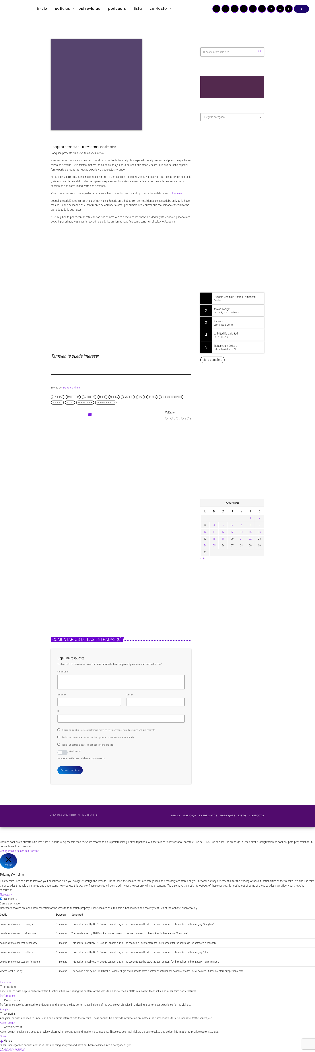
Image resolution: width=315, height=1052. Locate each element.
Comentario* (63, 671)
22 (250, 538)
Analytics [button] (5, 1009)
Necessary (10, 899)
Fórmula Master (216, 163)
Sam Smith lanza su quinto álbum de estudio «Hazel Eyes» (153, 590)
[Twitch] (235, 9)
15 (250, 531)
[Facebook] (262, 9)
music (102, 397)
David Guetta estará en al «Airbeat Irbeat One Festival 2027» (236, 441)
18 (214, 538)
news (140, 397)
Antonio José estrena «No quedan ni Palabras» (237, 459)
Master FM (211, 156)
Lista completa (212, 359)
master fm (73, 397)
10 (205, 531)
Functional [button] (6, 982)
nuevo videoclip (106, 402)
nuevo (70, 402)
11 (214, 531)
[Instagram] (253, 9)
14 (241, 531)
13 (232, 531)
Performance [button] (7, 995)
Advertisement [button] (8, 1022)
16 (259, 531)
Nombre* (61, 694)
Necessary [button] (6, 894)
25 (214, 545)
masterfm (89, 397)
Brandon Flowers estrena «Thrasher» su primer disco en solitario (82, 590)
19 (223, 538)
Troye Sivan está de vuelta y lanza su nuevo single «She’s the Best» (237, 478)
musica (114, 397)
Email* (130, 694)
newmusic (127, 397)
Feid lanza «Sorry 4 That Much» (134, 465)
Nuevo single (85, 402)
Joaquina (57, 397)
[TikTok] (244, 9)
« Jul (202, 558)
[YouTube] (216, 9)
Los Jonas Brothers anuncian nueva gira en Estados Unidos (237, 422)
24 (205, 545)
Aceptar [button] (34, 851)
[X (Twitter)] (225, 9)
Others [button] (3, 1036)
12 (223, 531)
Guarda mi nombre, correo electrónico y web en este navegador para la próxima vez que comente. (109, 730)
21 (241, 538)
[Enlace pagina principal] (13, 9)
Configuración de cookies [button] (14, 851)
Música (112, 458)
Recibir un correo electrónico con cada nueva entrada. (88, 745)
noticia (152, 397)
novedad (57, 402)
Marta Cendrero (71, 387)
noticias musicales (171, 397)
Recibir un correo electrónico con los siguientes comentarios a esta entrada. (98, 737)
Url (58, 711)
